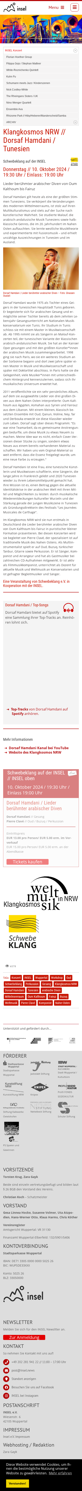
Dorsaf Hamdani (14, 990)
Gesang (46, 984)
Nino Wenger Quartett (18, 102)
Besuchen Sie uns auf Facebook (33, 1387)
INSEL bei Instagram (25, 1395)
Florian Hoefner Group (19, 57)
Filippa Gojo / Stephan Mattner (23, 63)
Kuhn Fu (11, 76)
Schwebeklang (13, 984)
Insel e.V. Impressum (16, 1437)
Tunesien (33, 990)
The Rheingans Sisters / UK (22, 96)
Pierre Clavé (28, 1003)
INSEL (28, 977)
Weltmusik (11, 1003)
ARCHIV (11, 122)
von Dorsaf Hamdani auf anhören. (39, 711)
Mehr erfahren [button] (60, 1473)
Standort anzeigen (24, 1379)
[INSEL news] (15, 7)
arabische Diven (51, 990)
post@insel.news (23, 1370)
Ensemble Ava (14, 109)
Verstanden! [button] (17, 1483)
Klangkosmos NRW (66, 984)
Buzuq (63, 996)
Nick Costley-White (17, 89)
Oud (68, 977)
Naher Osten (62, 1003)
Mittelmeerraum (14, 996)
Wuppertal (41, 977)
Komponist (45, 1003)
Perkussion (32, 984)
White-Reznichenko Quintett (22, 70)
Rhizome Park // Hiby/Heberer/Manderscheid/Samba (36, 115)
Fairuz (52, 996)
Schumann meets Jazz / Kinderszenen (28, 83)
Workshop (57, 977)
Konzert (16, 977)
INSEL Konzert (13, 50)
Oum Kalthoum (36, 996)
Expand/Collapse (75, 51)
